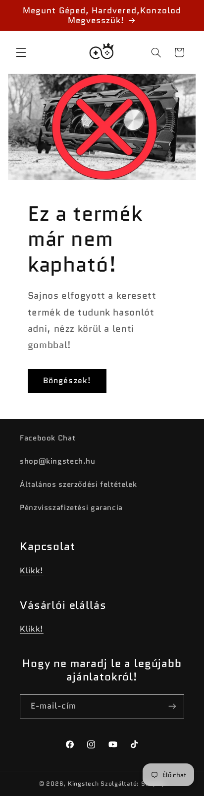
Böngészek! (67, 380)
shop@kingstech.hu (58, 461)
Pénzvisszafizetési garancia (71, 507)
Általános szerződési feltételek (78, 484)
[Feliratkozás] (172, 706)
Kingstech (83, 784)
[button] (20, 52)
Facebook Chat (47, 438)
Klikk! (32, 570)
